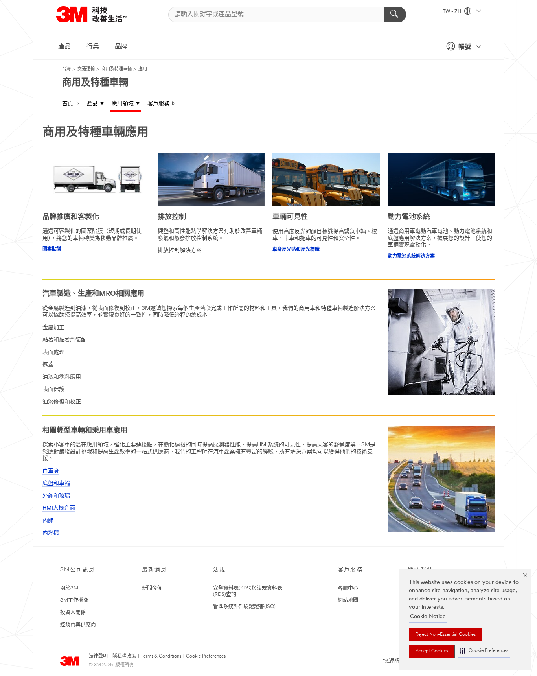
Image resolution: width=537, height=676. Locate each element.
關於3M (69, 588)
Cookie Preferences (206, 656)
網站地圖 (348, 600)
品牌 (121, 47)
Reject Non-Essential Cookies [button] (446, 634)
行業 (92, 47)
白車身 (50, 471)
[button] (484, 651)
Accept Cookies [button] (432, 651)
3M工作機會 (74, 600)
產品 (64, 47)
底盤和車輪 (56, 483)
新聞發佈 (152, 588)
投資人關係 (73, 612)
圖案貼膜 (51, 249)
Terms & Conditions (161, 656)
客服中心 (348, 588)
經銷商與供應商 (78, 624)
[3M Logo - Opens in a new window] (101, 14)
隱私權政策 (124, 656)
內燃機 (50, 533)
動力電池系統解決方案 (411, 256)
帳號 (465, 47)
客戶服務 (158, 104)
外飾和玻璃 (56, 496)
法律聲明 (98, 656)
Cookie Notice (428, 617)
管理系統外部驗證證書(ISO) (244, 606)
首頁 (67, 104)
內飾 (47, 521)
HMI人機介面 (58, 508)
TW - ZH (452, 11)
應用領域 (123, 104)
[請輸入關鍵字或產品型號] (395, 14)
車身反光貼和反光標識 (296, 249)
